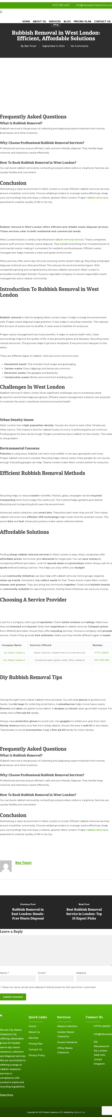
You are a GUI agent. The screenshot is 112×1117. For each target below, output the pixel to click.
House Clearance (67, 1042)
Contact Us (35, 1049)
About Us (34, 1032)
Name (4, 973)
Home (32, 1026)
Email (42, 973)
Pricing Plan (36, 1043)
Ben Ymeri (30, 46)
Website (81, 973)
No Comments (79, 46)
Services (33, 1038)
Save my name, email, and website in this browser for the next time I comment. (49, 987)
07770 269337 (101, 652)
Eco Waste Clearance (14, 660)
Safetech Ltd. (79, 1112)
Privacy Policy (37, 1055)
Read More (6, 1095)
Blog (55, 24)
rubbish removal (96, 197)
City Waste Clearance (14, 652)
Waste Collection (67, 1026)
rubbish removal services (69, 239)
